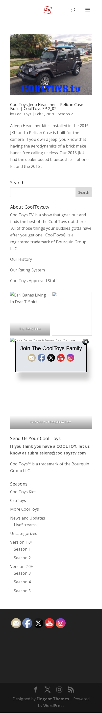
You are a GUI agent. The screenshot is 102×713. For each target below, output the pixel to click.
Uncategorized (23, 533)
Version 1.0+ (21, 542)
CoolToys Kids (23, 491)
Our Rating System (27, 270)
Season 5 (22, 591)
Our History (21, 259)
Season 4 (22, 582)
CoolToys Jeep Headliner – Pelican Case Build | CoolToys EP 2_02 (46, 106)
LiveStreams (25, 524)
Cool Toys (23, 114)
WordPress (53, 705)
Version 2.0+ (21, 566)
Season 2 (65, 114)
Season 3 (22, 573)
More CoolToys (24, 509)
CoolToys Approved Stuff (33, 280)
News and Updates (27, 518)
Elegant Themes (53, 699)
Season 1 (22, 549)
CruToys (18, 500)
